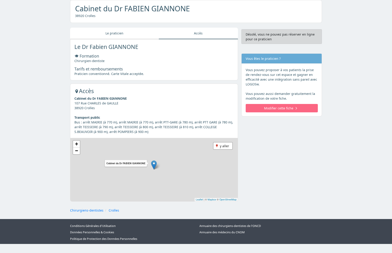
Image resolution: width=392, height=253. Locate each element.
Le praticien (114, 33)
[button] (154, 165)
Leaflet (199, 199)
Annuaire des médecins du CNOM (222, 232)
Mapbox (212, 199)
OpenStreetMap (228, 199)
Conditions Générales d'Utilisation (93, 226)
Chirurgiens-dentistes (86, 210)
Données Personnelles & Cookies (92, 232)
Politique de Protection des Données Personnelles (103, 239)
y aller (224, 146)
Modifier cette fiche (278, 108)
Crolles (114, 210)
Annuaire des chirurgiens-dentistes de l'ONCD (230, 226)
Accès (198, 33)
